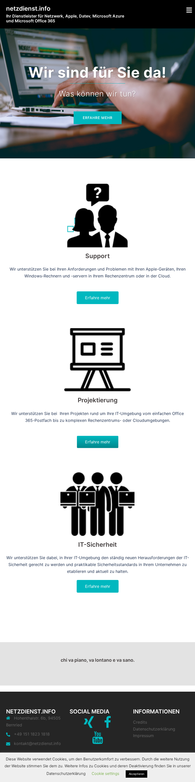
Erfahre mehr (97, 117)
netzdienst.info (28, 8)
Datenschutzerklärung (154, 728)
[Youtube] (97, 740)
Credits (140, 722)
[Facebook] (107, 725)
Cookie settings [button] (105, 773)
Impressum (143, 735)
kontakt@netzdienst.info (37, 743)
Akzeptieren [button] (136, 774)
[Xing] (89, 725)
